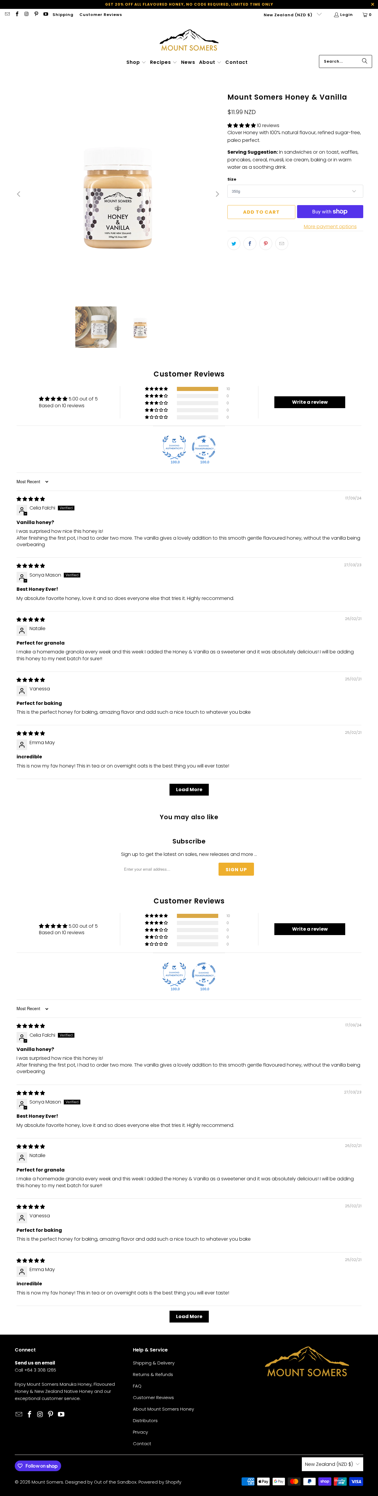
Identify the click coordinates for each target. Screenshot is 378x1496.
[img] (31, 499)
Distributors (145, 1420)
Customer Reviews (100, 14)
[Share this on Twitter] (233, 243)
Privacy (140, 1432)
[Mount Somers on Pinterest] (35, 14)
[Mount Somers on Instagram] (26, 14)
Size (231, 179)
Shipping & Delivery (154, 1363)
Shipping (63, 14)
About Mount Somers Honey (163, 1409)
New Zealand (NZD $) (289, 15)
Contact (142, 1443)
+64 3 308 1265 (40, 1370)
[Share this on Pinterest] (265, 243)
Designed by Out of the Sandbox (100, 1482)
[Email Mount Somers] (7, 14)
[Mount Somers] (189, 39)
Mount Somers (47, 1482)
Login (346, 14)
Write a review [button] (310, 402)
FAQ (137, 1386)
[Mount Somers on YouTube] (45, 14)
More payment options (330, 226)
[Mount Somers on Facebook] (16, 14)
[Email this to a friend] (281, 243)
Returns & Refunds (153, 1374)
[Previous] (19, 194)
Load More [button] (189, 789)
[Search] (364, 61)
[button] (136, 62)
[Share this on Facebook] (249, 243)
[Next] (217, 194)
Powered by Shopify (160, 1482)
